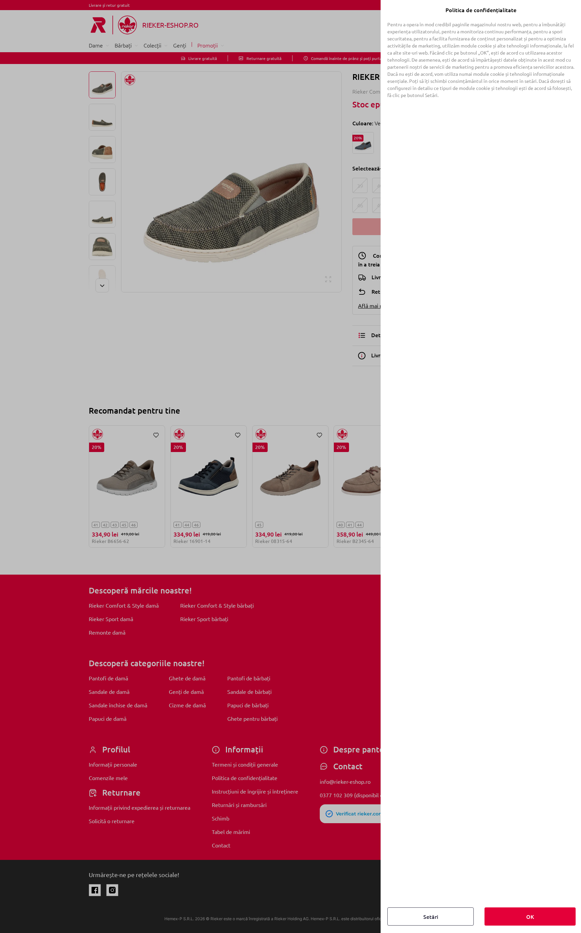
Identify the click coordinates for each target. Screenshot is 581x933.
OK (530, 916)
